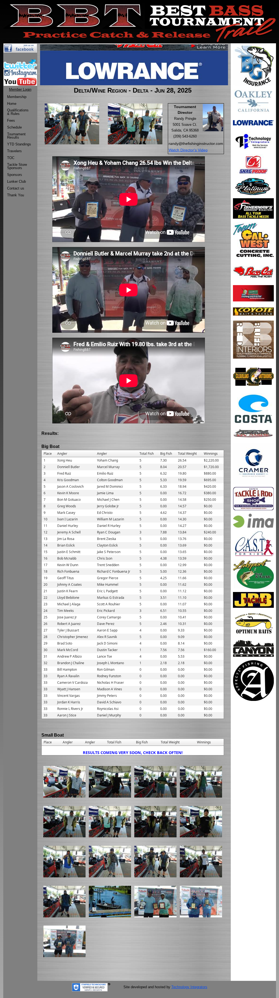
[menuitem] (19, 97)
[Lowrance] (253, 122)
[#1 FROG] (253, 164)
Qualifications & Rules (18, 112)
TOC (10, 158)
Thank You (15, 195)
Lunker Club (16, 181)
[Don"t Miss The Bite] (253, 408)
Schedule (14, 127)
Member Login (20, 89)
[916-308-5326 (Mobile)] (253, 462)
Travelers (14, 151)
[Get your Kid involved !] (253, 543)
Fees (11, 120)
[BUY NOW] (253, 208)
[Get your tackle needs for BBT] (253, 375)
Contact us (15, 188)
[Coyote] (253, 311)
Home (11, 104)
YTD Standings (19, 144)
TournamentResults (16, 136)
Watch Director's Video (188, 150)
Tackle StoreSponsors (17, 166)
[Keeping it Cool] (253, 648)
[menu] (19, 146)
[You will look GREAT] (253, 186)
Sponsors (14, 175)
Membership (16, 97)
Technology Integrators (189, 987)
